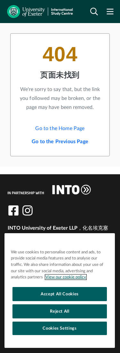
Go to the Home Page (59, 128)
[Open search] (94, 11)
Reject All (59, 311)
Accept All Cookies (60, 294)
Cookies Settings (60, 328)
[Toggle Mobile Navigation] (110, 11)
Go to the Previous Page (60, 141)
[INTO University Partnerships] (49, 189)
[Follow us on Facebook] (13, 210)
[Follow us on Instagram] (27, 210)
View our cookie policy (65, 277)
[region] (59, 290)
